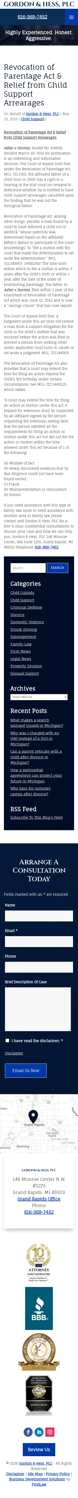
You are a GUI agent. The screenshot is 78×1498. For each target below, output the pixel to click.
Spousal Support (24, 673)
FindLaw (39, 1484)
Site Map (35, 1474)
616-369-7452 (32, 16)
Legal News (20, 658)
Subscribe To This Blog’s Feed (36, 817)
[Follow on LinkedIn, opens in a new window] (39, 1432)
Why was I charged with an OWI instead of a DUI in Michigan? (34, 738)
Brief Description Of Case (26, 982)
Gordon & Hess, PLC (42, 114)
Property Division (26, 666)
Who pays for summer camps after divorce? (30, 791)
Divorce (17, 614)
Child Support (32, 119)
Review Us (39, 1449)
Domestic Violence (27, 622)
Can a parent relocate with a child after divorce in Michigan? (36, 757)
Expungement (23, 636)
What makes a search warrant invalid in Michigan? (36, 723)
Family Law (21, 644)
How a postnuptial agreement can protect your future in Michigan (36, 775)
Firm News (20, 651)
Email (11, 930)
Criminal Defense (26, 607)
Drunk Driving (23, 629)
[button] (71, 17)
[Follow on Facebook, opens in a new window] (28, 1432)
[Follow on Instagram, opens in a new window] (49, 1432)
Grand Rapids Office (39, 1199)
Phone (10, 956)
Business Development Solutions (37, 1479)
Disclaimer (14, 1053)
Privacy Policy (58, 1474)
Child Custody (22, 592)
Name (10, 905)
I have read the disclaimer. (37, 1041)
